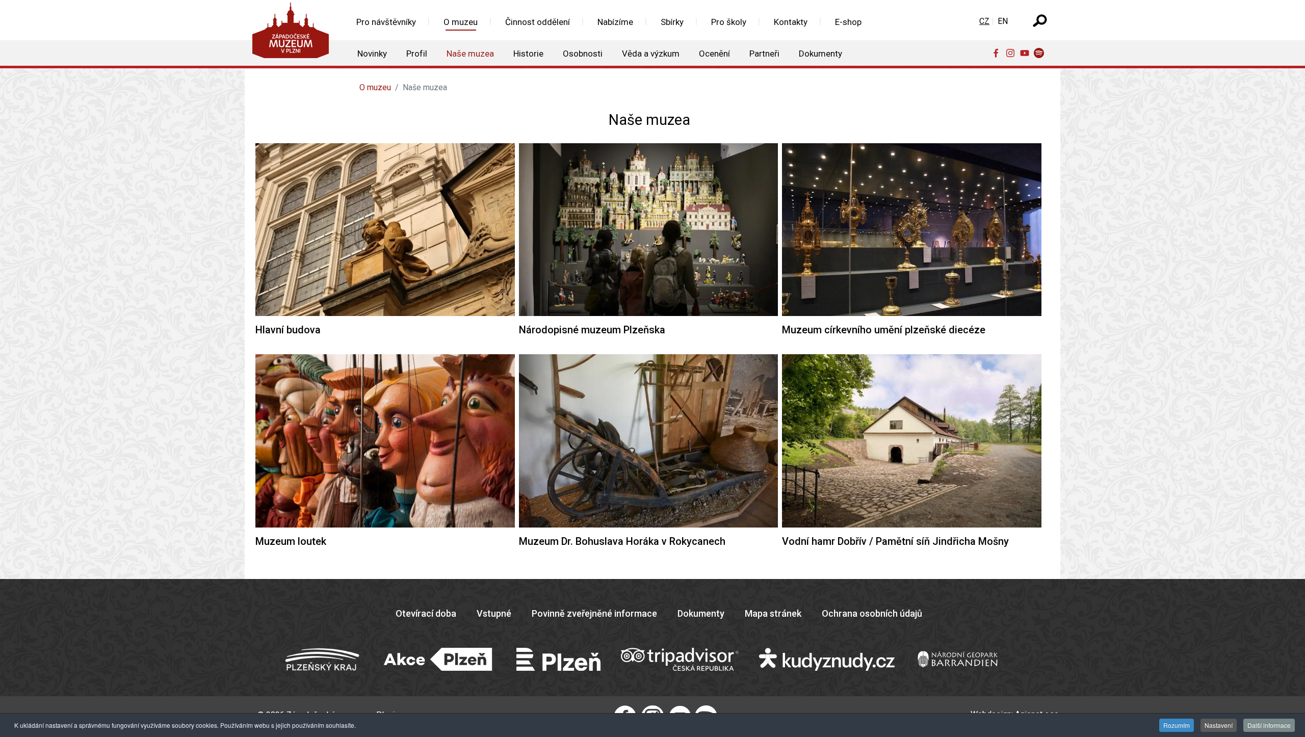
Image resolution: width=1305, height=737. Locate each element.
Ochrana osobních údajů (872, 613)
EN (1003, 21)
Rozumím (1176, 725)
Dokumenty (700, 613)
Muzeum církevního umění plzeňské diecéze (883, 330)
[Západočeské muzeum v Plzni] (294, 33)
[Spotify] (1041, 52)
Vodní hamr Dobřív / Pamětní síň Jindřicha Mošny (895, 541)
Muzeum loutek (290, 541)
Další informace (1269, 725)
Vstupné (494, 613)
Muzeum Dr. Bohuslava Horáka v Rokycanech (622, 541)
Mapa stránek (773, 613)
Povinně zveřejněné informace (594, 613)
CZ (984, 21)
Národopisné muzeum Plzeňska (592, 330)
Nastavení (1219, 725)
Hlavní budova (288, 330)
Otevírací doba (426, 613)
